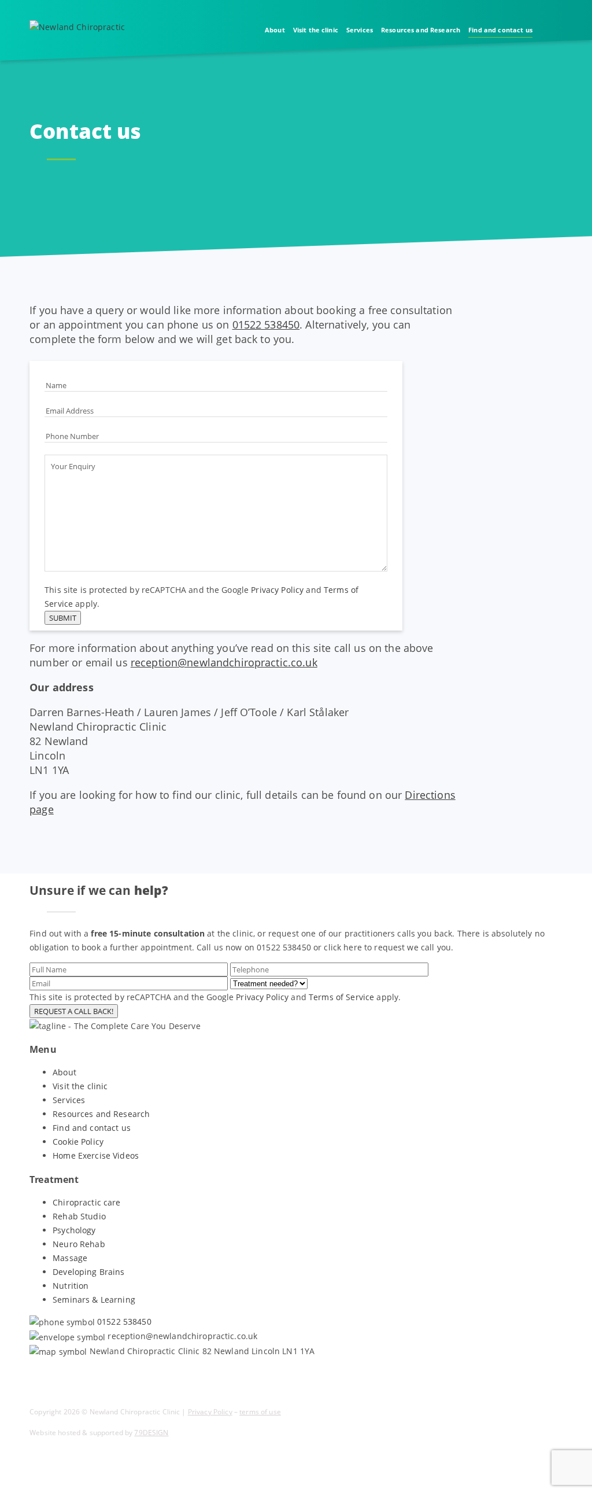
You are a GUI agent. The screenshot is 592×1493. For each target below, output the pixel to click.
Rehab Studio (79, 1216)
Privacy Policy (277, 589)
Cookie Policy (78, 1141)
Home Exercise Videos (96, 1155)
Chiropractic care (86, 1202)
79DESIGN (151, 1432)
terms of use (260, 1412)
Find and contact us (500, 29)
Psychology (74, 1230)
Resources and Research (420, 29)
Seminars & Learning (94, 1299)
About (275, 29)
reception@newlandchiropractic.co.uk (224, 662)
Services (359, 29)
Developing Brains (88, 1271)
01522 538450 (266, 324)
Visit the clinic (315, 29)
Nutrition (70, 1285)
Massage (70, 1257)
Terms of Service (341, 996)
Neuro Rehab (79, 1243)
